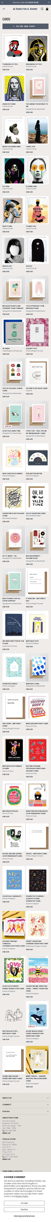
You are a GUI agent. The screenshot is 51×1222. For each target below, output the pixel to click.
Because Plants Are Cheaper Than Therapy (12, 307)
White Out (7, 266)
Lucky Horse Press (9, 646)
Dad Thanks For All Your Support (11, 599)
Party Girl (7, 226)
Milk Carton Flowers (12, 473)
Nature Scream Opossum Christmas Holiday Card (35, 768)
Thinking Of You (10, 64)
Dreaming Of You (34, 64)
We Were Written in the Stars (13, 642)
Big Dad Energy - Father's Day (33, 557)
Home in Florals (9, 684)
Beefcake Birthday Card (37, 723)
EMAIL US (6, 1133)
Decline (24, 1209)
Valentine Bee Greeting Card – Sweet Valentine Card (37, 988)
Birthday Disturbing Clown (12, 767)
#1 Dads (6, 348)
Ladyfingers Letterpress (12, 351)
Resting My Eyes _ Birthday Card (10, 1032)
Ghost (29, 266)
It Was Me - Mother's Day (35, 599)
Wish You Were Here (11, 146)
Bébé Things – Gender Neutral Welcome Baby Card (36, 1078)
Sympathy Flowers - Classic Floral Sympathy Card (35, 898)
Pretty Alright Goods (34, 351)
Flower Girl (31, 186)
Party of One (31, 726)
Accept (24, 1203)
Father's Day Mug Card (36, 388)
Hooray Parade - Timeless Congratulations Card (13, 943)
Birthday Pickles (10, 811)
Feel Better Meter (34, 473)
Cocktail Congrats (11, 896)
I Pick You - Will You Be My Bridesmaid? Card (36, 432)
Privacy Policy (21, 1196)
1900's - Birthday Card (36, 853)
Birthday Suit (32, 641)
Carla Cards (7, 66)
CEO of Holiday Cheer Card (12, 389)
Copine (29, 390)
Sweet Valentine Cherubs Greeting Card (37, 942)
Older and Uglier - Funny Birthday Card (12, 1077)
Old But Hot (31, 348)
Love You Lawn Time (11, 431)
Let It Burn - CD (9, 556)
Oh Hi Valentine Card (35, 513)
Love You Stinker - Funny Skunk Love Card (13, 987)
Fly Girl (5, 186)
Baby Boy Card (32, 684)
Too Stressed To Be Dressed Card (35, 307)
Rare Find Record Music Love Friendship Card (37, 812)
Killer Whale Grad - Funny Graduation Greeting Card (35, 1033)
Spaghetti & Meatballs (35, 109)
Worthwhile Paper (9, 518)
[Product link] (13, 52)
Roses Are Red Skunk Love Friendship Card (12, 854)
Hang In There (8, 104)
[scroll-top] (46, 1217)
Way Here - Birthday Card (11, 724)
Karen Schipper (8, 476)
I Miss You (30, 146)
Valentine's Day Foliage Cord (13, 514)
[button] (4, 9)
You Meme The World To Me (37, 105)
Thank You (31, 226)
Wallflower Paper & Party (36, 946)
